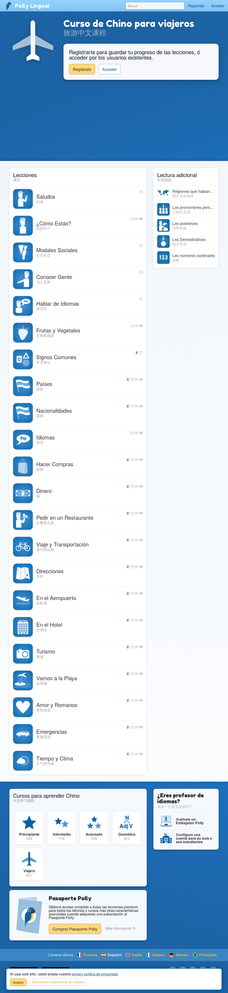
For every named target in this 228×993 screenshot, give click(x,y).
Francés (90, 954)
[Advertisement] (114, 120)
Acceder (217, 5)
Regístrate (196, 5)
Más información (119, 928)
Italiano (158, 954)
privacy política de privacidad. (95, 974)
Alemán (181, 954)
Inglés (136, 954)
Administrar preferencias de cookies (58, 981)
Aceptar (18, 982)
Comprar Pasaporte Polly (75, 929)
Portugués (207, 954)
